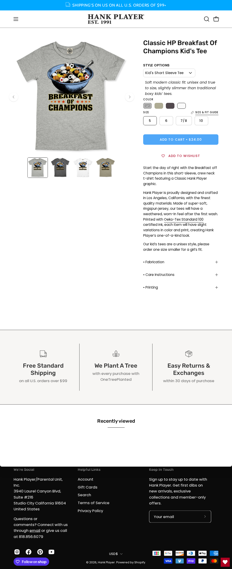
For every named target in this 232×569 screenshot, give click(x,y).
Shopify (139, 562)
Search (84, 495)
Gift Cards (87, 487)
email (34, 530)
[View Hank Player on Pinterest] (39, 552)
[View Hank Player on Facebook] (28, 552)
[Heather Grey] (147, 106)
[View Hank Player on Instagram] (16, 552)
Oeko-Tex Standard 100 (183, 219)
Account (85, 479)
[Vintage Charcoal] (170, 106)
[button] (206, 19)
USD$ (113, 553)
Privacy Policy (90, 510)
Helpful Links (89, 469)
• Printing (150, 287)
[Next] (129, 96)
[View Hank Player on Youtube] (51, 552)
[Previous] (13, 96)
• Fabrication (153, 262)
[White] (181, 106)
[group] (116, 5)
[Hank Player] (116, 19)
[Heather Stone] (159, 106)
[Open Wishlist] (225, 562)
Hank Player (106, 562)
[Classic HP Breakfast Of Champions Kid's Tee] (37, 167)
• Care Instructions (158, 274)
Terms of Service (93, 502)
